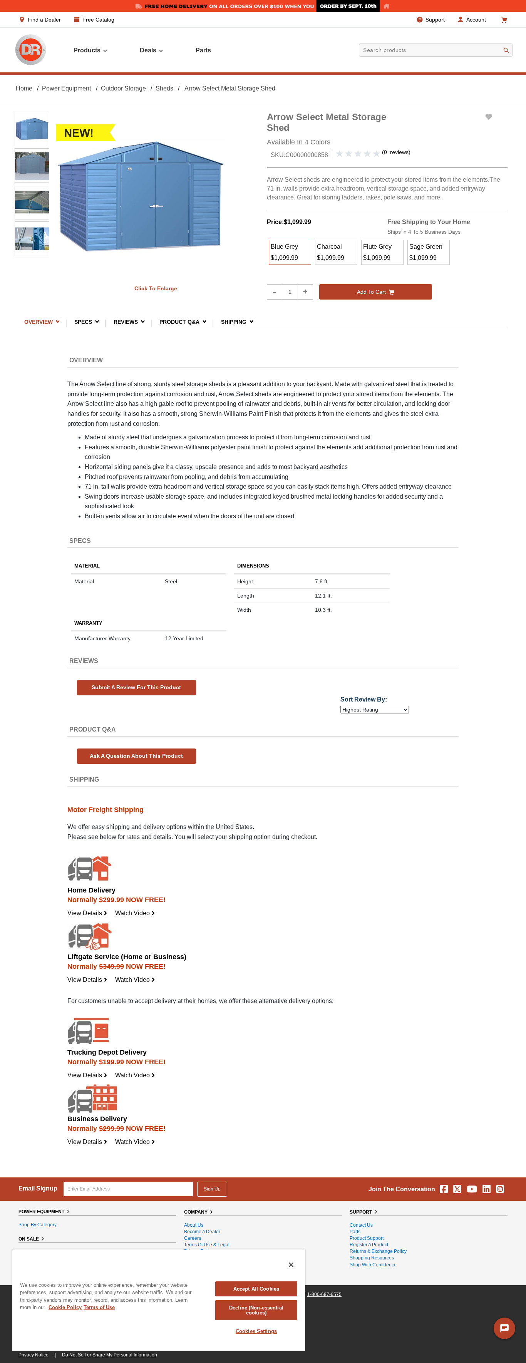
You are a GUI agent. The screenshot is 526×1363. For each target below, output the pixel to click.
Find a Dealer (44, 20)
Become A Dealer (202, 1231)
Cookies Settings (256, 1331)
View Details (87, 913)
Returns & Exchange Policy (378, 1251)
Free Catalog (98, 20)
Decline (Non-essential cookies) (256, 1310)
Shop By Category (37, 1224)
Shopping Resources (372, 1258)
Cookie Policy (65, 1307)
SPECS (83, 322)
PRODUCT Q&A (179, 322)
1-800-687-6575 (324, 1294)
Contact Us (361, 1225)
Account (476, 20)
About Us (193, 1225)
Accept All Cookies (256, 1289)
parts (203, 50)
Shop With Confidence (373, 1265)
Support (435, 20)
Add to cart (371, 292)
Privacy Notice (33, 1355)
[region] (158, 1300)
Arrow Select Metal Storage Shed (229, 88)
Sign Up (212, 1189)
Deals (148, 50)
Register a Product (369, 1244)
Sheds (164, 88)
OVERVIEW (38, 322)
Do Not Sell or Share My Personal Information (109, 1355)
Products (87, 50)
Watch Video (135, 913)
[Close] (291, 1264)
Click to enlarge (155, 288)
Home (24, 88)
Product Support (367, 1238)
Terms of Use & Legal (206, 1244)
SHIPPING (233, 322)
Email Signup (37, 1188)
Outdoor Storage (123, 88)
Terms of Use (99, 1307)
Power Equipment (66, 88)
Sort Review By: (363, 699)
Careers (192, 1238)
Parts (355, 1231)
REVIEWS (126, 322)
